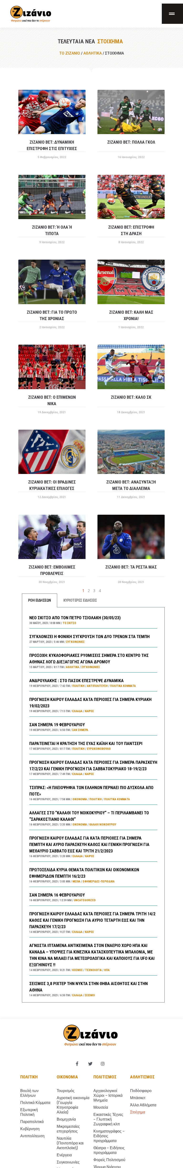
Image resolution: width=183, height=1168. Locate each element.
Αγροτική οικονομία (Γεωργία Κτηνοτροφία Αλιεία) (73, 1105)
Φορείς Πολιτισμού (109, 1160)
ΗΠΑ (107, 970)
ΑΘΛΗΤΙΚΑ (92, 53)
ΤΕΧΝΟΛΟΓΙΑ (93, 970)
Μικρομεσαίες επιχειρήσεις (68, 1128)
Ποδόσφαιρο (141, 1090)
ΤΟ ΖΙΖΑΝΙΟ (69, 53)
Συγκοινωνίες (75, 642)
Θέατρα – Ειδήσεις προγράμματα (109, 1150)
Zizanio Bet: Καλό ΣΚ (131, 397)
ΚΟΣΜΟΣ (77, 970)
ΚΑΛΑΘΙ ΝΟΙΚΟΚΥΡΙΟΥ (102, 824)
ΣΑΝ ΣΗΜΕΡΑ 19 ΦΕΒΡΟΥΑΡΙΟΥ (57, 724)
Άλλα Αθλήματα (143, 1105)
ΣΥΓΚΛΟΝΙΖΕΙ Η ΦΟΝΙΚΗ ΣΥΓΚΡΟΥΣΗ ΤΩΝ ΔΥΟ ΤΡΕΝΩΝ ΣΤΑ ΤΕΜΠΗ (89, 636)
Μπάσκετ (137, 1098)
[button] (172, 14)
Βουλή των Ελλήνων (29, 1093)
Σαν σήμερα (80, 730)
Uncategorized (85, 900)
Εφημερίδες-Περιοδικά (99, 881)
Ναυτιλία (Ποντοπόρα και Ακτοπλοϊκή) (70, 1143)
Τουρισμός (66, 1090)
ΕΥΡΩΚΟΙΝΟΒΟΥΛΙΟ (99, 748)
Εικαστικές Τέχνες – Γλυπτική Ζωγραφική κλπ (108, 1119)
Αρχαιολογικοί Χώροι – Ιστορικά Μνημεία (107, 1095)
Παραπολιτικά (32, 1121)
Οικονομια (67, 1076)
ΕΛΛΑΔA (77, 711)
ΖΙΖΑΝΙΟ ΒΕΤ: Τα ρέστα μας (131, 566)
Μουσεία (100, 1107)
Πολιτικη (29, 1076)
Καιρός (89, 711)
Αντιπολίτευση (97, 686)
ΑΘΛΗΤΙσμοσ (142, 1076)
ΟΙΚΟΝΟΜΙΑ (79, 799)
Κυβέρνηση (30, 1129)
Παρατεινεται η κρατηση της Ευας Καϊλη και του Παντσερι (85, 743)
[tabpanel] (93, 804)
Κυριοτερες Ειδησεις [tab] (80, 600)
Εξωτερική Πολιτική (29, 1112)
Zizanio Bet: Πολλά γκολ (131, 142)
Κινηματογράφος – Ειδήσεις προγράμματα (109, 1136)
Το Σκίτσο (69, 623)
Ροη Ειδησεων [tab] (39, 600)
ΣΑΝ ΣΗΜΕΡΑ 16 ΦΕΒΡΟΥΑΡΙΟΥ (57, 894)
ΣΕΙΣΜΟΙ (90, 995)
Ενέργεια (64, 1155)
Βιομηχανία (66, 1119)
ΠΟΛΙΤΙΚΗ (78, 686)
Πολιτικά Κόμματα (123, 686)
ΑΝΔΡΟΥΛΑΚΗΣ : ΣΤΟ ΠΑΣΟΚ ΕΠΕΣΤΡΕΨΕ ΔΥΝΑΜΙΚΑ (76, 680)
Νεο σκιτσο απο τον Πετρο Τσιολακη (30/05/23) (75, 617)
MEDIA (76, 881)
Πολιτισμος (105, 1076)
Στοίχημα (137, 1112)
